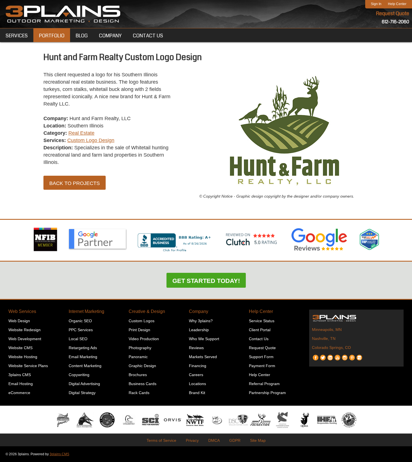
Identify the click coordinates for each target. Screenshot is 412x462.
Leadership (199, 330)
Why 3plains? (201, 321)
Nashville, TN (323, 338)
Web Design (19, 321)
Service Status (261, 321)
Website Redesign (24, 330)
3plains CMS (19, 374)
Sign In (376, 4)
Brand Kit (197, 392)
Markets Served (203, 356)
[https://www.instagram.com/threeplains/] (344, 355)
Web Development (24, 339)
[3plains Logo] (63, 14)
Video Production (144, 339)
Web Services (22, 311)
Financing (197, 365)
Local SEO (78, 339)
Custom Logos (141, 321)
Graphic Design (142, 365)
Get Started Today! (206, 280)
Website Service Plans (28, 365)
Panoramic (138, 356)
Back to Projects (74, 183)
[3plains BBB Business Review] (174, 252)
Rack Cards (139, 392)
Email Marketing (83, 356)
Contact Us (259, 339)
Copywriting (79, 374)
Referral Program (264, 383)
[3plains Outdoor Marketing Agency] (356, 318)
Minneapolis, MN (327, 329)
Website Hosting (22, 356)
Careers (196, 374)
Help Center (397, 4)
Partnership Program (267, 392)
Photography (140, 348)
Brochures (138, 374)
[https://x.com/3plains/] (323, 355)
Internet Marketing (86, 311)
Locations (197, 383)
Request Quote (392, 13)
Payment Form (262, 365)
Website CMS (20, 348)
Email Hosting (20, 383)
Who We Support (204, 339)
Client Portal (259, 330)
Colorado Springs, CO (331, 347)
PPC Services (81, 330)
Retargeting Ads (83, 348)
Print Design (139, 330)
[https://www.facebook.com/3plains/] (315, 355)
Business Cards (142, 383)
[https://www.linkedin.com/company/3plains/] (330, 355)
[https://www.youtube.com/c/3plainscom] (337, 355)
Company (198, 311)
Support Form (261, 356)
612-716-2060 (395, 22)
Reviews (196, 348)
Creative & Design (147, 311)
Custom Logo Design (90, 140)
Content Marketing (85, 365)
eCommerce (19, 392)
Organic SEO (80, 321)
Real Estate (81, 133)
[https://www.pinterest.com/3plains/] (352, 355)
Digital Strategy (82, 392)
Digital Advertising (84, 383)
